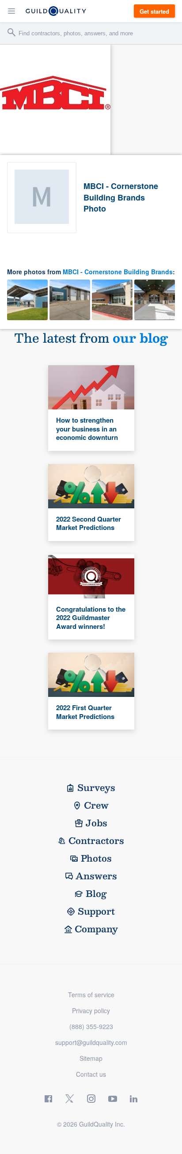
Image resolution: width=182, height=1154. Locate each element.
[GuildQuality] (56, 11)
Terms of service (91, 994)
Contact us (91, 1074)
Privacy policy (91, 1010)
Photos (96, 858)
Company (96, 929)
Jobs (96, 823)
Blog (96, 893)
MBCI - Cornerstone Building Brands (118, 271)
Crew (96, 805)
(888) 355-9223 (91, 1026)
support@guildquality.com (91, 1042)
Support (96, 911)
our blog (140, 337)
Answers (96, 876)
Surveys (96, 787)
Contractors (96, 840)
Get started (154, 11)
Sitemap (91, 1058)
